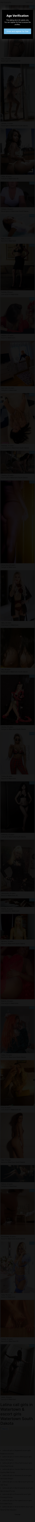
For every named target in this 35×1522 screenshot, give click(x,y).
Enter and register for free (17, 31)
